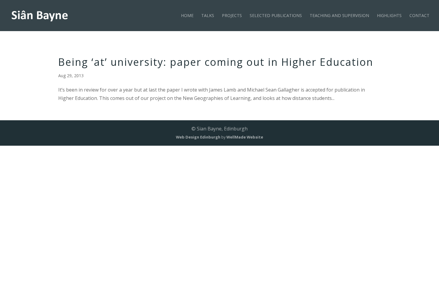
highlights (389, 15)
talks (207, 15)
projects (232, 15)
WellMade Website (244, 137)
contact (419, 15)
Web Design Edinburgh (198, 137)
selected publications (276, 15)
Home (187, 15)
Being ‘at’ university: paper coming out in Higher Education (215, 62)
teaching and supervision (339, 15)
